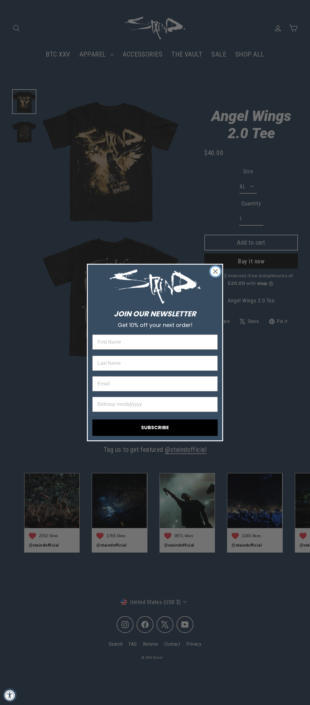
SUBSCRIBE (155, 427)
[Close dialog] (215, 271)
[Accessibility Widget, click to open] (10, 695)
